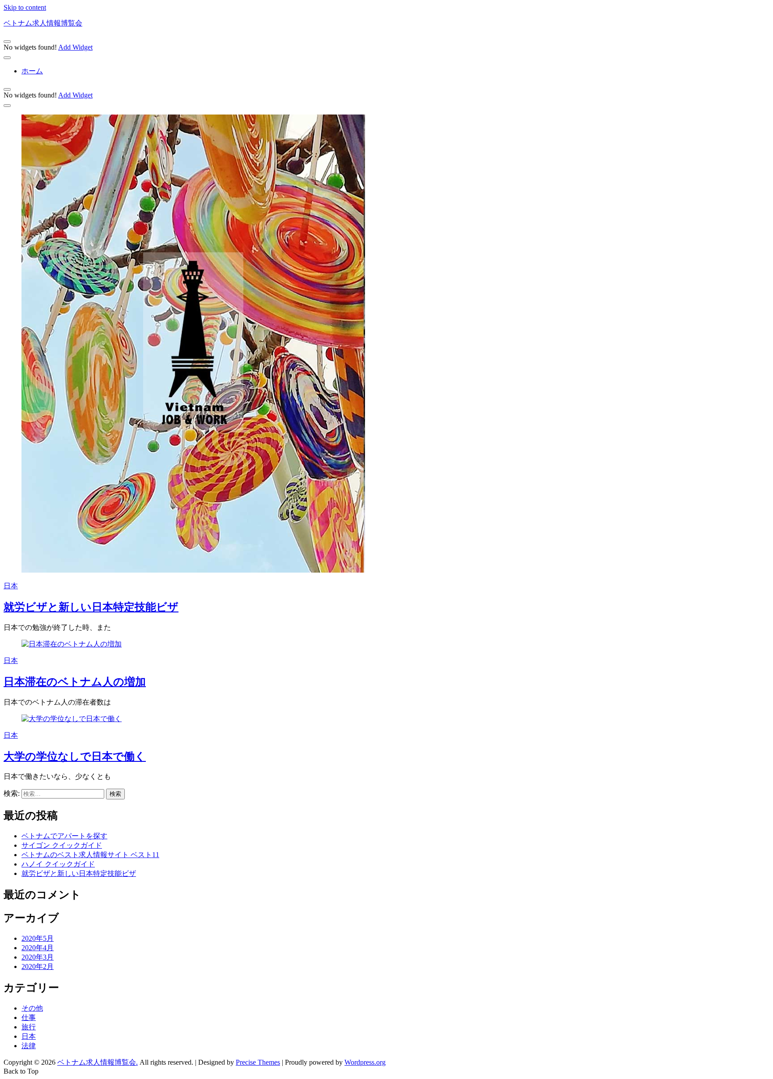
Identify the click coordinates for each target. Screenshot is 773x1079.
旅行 (28, 1027)
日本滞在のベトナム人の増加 (75, 682)
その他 (32, 1008)
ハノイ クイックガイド (58, 864)
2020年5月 (37, 938)
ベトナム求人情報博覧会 (43, 23)
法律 (28, 1045)
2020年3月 (37, 957)
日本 (11, 586)
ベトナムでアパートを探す (64, 836)
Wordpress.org (365, 1062)
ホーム (32, 71)
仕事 (28, 1017)
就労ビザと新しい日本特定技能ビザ (91, 607)
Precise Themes (258, 1062)
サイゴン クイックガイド (61, 845)
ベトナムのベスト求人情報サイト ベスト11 (90, 854)
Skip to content (25, 7)
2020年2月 (37, 966)
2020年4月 (37, 948)
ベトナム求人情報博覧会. (97, 1062)
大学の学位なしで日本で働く (75, 756)
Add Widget (75, 47)
